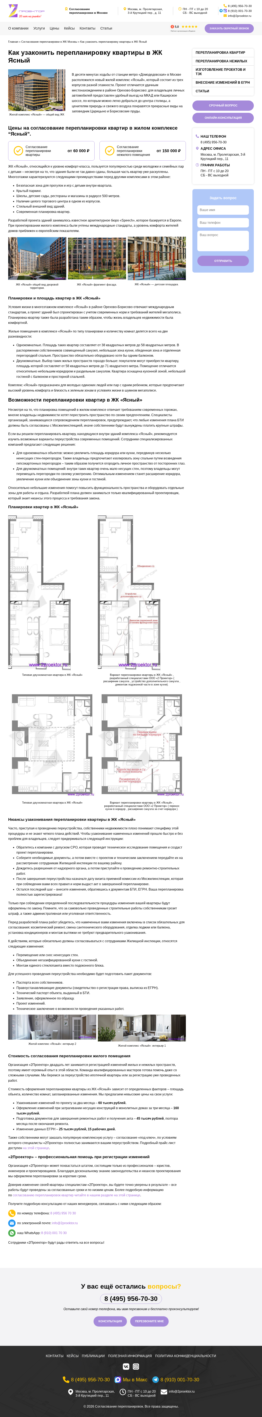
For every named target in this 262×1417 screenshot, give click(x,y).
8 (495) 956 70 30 (63, 1213)
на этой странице (36, 1148)
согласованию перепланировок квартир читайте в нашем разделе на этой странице (76, 1195)
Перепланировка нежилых (221, 61)
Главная (13, 41)
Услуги (39, 28)
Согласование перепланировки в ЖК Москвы (49, 41)
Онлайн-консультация (223, 117)
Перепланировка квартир (220, 52)
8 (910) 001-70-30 (240, 11)
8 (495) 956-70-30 (214, 142)
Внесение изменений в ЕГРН (223, 82)
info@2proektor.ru (65, 1223)
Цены (54, 28)
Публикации (93, 1356)
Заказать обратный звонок (229, 28)
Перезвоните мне (149, 1321)
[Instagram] (136, 1366)
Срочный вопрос (223, 105)
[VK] (126, 1366)
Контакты (87, 28)
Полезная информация (130, 1356)
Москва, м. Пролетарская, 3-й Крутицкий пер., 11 (95, 1394)
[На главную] (34, 10)
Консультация (110, 1321)
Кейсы (69, 28)
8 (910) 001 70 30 (54, 1233)
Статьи (106, 28)
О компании (18, 28)
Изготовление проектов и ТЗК (221, 72)
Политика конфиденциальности (185, 1356)
